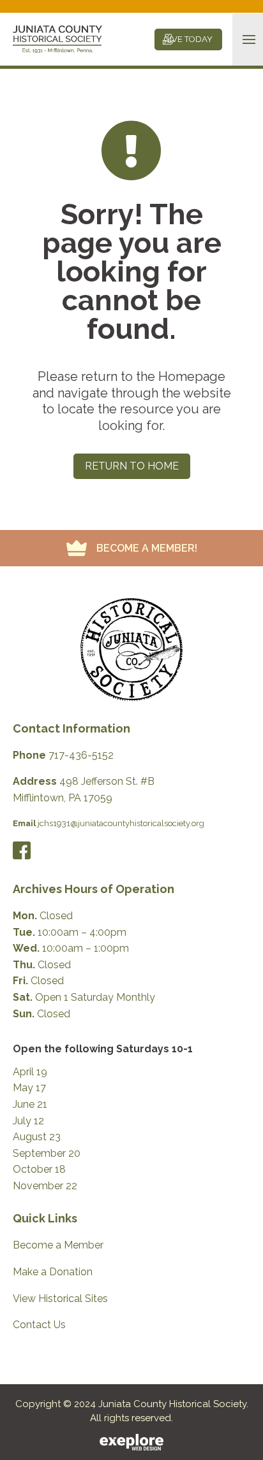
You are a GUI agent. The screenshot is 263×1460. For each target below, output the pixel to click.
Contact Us (39, 1325)
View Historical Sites (60, 1298)
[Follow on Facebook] (22, 850)
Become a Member (58, 1245)
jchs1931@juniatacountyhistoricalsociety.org (121, 823)
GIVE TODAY (188, 39)
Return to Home (132, 466)
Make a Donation (53, 1272)
